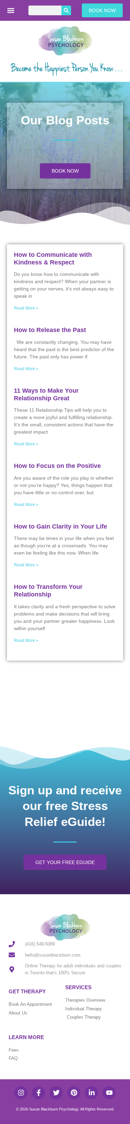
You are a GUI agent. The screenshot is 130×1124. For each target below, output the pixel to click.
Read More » (26, 308)
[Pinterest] (73, 1092)
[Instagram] (20, 1092)
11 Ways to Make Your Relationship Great (46, 394)
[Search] (66, 10)
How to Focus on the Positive (57, 465)
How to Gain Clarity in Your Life (60, 526)
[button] (11, 10)
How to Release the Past (50, 329)
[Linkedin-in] (91, 1092)
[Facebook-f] (38, 1092)
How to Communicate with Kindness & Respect (53, 258)
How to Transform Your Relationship (48, 590)
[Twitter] (56, 1092)
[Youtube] (109, 1092)
